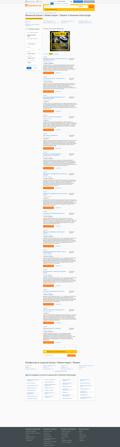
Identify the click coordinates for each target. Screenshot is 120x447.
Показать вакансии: (31, 60)
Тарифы (63, 438)
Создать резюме (78, 1)
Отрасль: (28, 32)
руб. (39, 49)
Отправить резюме (48, 72)
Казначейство (63, 22)
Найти (29, 68)
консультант (81, 367)
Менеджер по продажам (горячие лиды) (53, 291)
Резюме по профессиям (66, 442)
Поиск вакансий (47, 434)
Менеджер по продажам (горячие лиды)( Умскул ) (54, 232)
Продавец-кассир (29, 438)
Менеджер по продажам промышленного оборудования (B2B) (54, 97)
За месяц (29, 62)
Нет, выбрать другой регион (61, 3)
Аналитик (27, 21)
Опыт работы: (29, 56)
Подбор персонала (89, 1)
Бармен (80, 431)
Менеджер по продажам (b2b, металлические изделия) (55, 174)
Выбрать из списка (34, 32)
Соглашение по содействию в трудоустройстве (50, 439)
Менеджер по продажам (83, 21)
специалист (63, 365)
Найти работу (46, 433)
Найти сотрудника (65, 433)
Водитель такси (82, 434)
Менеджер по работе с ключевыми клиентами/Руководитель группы (55, 59)
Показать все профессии (61, 371)
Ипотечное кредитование (48, 21)
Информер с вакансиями (67, 440)
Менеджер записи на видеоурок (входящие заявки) (54, 272)
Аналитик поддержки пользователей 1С (53, 309)
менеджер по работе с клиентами (85, 365)
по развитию (63, 367)
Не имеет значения (31, 53)
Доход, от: (29, 47)
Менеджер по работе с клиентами (49, 22)
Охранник (81, 438)
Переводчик (81, 440)
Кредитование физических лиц (67, 21)
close (69, 1)
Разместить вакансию (66, 431)
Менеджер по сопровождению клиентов (53, 213)
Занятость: (29, 51)
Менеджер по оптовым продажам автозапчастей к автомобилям (52, 154)
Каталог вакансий (47, 436)
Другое (26, 22)
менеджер (27, 365)
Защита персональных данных (50, 441)
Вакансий (81, 6)
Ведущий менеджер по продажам (52, 328)
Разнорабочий (29, 440)
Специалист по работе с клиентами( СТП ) (54, 78)
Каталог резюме (65, 436)
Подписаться (71, 355)
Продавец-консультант (31, 436)
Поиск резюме (64, 434)
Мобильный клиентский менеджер (52, 116)
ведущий (27, 367)
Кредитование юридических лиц (85, 22)
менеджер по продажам (47, 365)
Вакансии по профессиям (49, 445)
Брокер (80, 433)
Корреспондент (82, 436)
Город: (28, 38)
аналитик (45, 367)
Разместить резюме (48, 431)
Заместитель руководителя (50, 135)
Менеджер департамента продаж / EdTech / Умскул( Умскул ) (54, 252)
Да (52, 3)
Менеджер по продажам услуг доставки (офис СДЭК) (55, 194)
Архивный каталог (47, 443)
